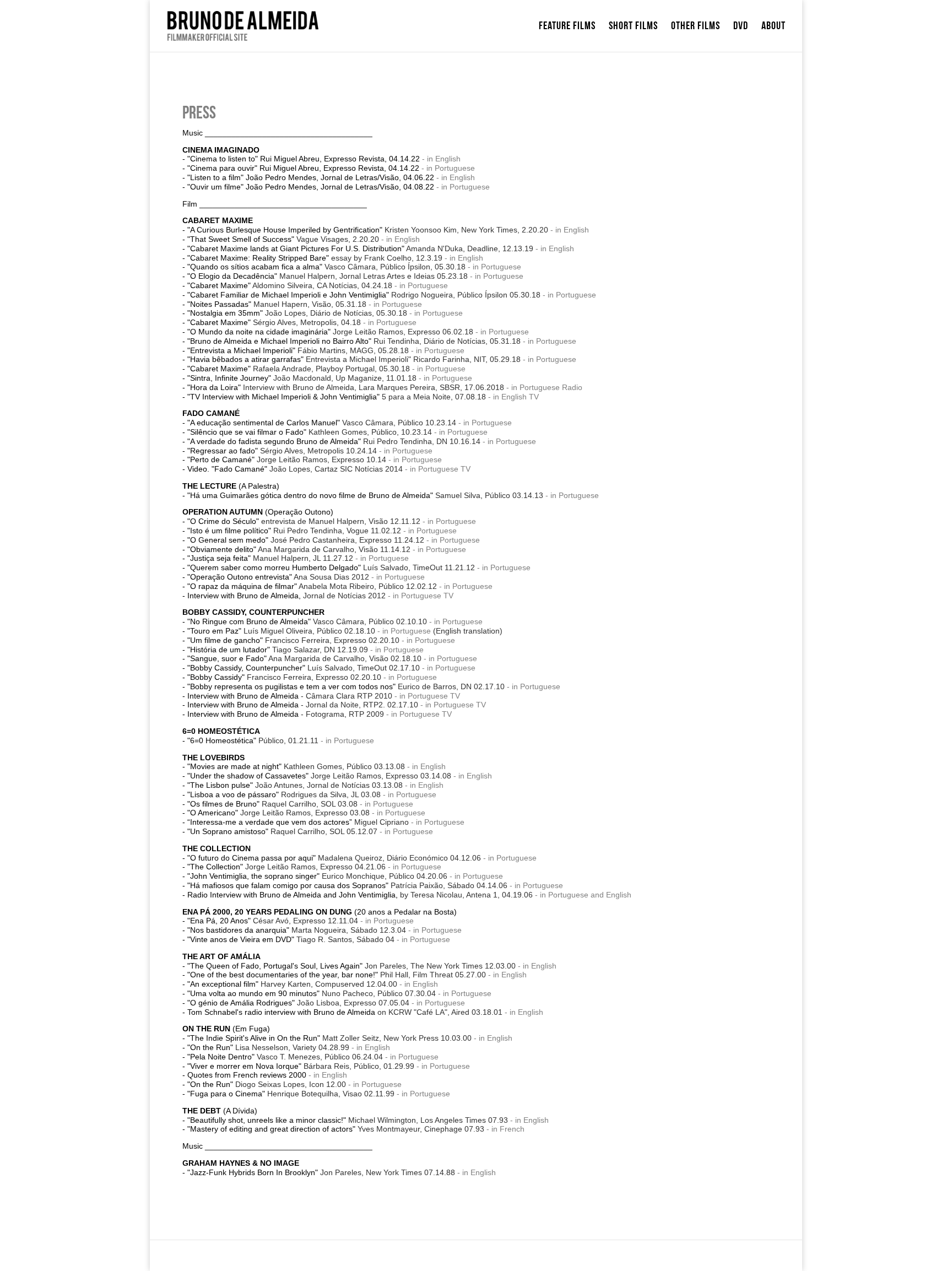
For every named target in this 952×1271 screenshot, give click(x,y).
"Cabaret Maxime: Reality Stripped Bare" (314, 257)
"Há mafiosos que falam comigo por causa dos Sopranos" (347, 885)
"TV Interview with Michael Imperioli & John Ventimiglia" (336, 396)
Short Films (633, 27)
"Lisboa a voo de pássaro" (284, 794)
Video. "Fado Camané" (295, 468)
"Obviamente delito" (298, 549)
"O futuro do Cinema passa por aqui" (334, 857)
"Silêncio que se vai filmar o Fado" (309, 432)
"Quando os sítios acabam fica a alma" (326, 266)
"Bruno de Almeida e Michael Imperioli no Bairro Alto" (354, 341)
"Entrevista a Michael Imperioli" (298, 350)
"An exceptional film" (292, 984)
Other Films (695, 27)
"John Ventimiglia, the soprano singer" (317, 876)
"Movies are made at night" (296, 766)
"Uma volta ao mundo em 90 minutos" (311, 993)
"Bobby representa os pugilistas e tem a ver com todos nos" (346, 686)
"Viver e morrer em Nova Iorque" (300, 1066)
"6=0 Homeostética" (252, 740)
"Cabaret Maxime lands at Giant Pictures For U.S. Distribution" (360, 248)
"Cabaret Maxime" (289, 285)
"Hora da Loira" (345, 387)
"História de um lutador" (277, 649)
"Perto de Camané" (286, 459)
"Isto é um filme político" (295, 530)
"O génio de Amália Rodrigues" (298, 1002)
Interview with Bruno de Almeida (289, 695)
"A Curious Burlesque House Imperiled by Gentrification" (367, 229)
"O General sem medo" (305, 540)
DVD (740, 27)
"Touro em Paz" (281, 630)
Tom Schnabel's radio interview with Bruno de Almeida (344, 1012)
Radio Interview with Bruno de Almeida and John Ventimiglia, (360, 894)
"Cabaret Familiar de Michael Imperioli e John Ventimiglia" (363, 294)
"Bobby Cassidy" (284, 677)
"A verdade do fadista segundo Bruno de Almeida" (333, 441)
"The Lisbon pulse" (295, 785)
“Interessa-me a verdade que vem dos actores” (298, 822)
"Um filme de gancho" (293, 640)
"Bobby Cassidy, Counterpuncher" (303, 667)
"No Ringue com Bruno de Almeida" (307, 621)
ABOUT (773, 27)
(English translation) (467, 630)
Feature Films (567, 27)
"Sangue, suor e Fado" (304, 658)
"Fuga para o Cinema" (290, 1093)
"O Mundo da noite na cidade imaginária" (330, 331)
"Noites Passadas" (278, 304)
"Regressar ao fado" (282, 450)
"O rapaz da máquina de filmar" (312, 586)
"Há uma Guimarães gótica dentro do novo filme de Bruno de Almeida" (365, 495)
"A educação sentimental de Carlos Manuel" (321, 422)
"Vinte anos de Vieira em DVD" (290, 939)
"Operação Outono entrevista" (278, 576)
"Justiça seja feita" (270, 558)
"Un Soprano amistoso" (282, 831)
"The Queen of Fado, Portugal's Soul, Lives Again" (351, 965)
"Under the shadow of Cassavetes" (319, 775)
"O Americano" (278, 812)
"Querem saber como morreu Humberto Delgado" (331, 567)
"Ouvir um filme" (215, 186)
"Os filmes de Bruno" (272, 803)
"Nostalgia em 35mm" (297, 313)
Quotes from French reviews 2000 (246, 1074)
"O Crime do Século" (303, 521)
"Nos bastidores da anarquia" (296, 930)
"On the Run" (268, 1047)
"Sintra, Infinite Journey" (301, 378)
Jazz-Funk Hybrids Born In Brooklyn (252, 1172)
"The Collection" (286, 866)
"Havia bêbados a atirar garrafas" (354, 359)
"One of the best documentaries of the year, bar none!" (336, 974)
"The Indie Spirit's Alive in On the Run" (329, 1038)
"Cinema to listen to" (222, 158)
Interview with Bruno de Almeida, (286, 595)
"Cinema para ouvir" (222, 168)
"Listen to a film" (215, 177)
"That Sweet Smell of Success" (283, 239)
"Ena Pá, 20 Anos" (272, 920)
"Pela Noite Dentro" (285, 1056)
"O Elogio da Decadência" (327, 276)
